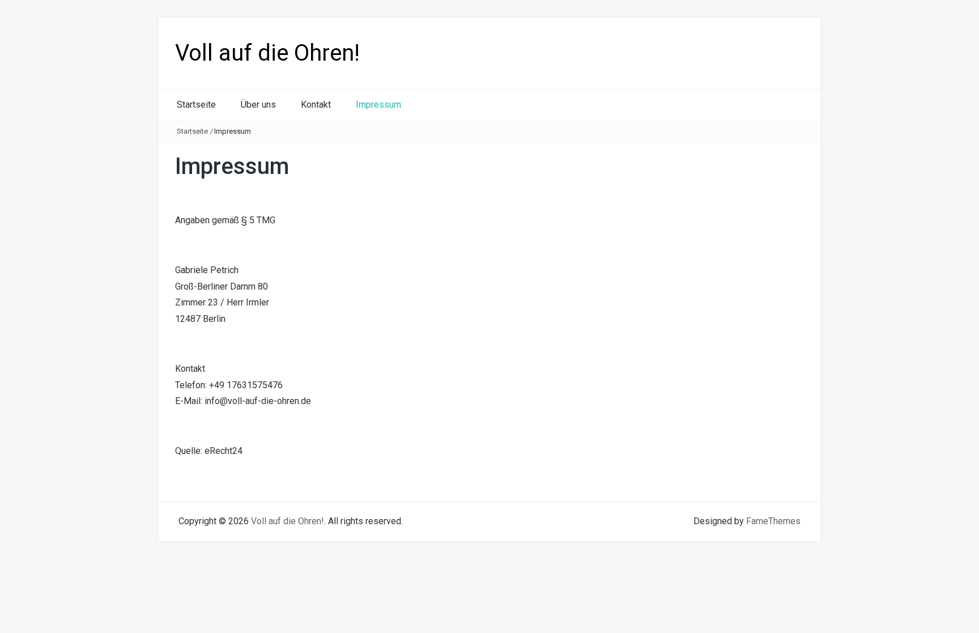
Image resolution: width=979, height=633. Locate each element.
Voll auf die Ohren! (267, 53)
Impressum (378, 104)
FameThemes (773, 521)
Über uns (258, 104)
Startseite (196, 104)
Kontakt (316, 104)
